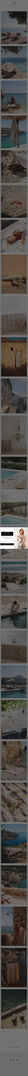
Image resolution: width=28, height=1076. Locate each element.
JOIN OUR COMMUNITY (7, 544)
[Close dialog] (27, 527)
